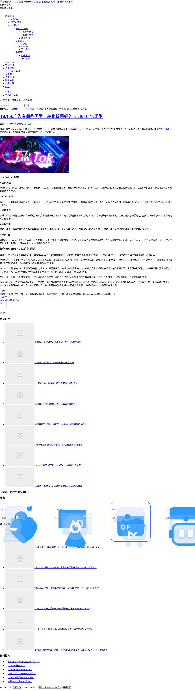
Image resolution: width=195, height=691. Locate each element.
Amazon (24, 46)
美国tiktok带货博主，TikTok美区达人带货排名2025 (57, 342)
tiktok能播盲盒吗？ (16, 665)
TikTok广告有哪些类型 (10, 300)
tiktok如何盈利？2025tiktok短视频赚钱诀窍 (54, 362)
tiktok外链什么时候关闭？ (20, 669)
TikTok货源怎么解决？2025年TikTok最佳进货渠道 (57, 465)
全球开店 (9, 62)
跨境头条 (15, 25)
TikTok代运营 (11, 95)
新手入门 (25, 38)
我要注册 (16, 100)
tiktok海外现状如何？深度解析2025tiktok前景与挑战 (58, 486)
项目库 (8, 74)
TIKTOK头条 (22, 28)
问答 (7, 86)
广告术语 (25, 55)
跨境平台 (20, 41)
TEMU (24, 44)
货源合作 (9, 65)
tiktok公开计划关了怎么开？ (21, 677)
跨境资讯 (9, 16)
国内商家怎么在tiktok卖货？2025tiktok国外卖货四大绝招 (60, 424)
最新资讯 (15, 19)
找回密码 (27, 100)
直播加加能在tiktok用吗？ (20, 681)
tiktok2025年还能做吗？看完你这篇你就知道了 (55, 383)
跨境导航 (9, 80)
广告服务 (9, 68)
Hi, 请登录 (5, 100)
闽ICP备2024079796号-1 (50, 687)
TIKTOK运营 (27, 32)
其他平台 (25, 49)
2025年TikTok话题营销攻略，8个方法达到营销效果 (58, 445)
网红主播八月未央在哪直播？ (22, 673)
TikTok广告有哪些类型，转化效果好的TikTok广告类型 (51, 116)
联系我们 (67, 687)
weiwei (3, 313)
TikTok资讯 (16, 22)
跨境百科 (20, 52)
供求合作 (9, 77)
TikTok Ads (16, 71)
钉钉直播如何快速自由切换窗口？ (24, 662)
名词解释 (25, 59)
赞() (29, 124)
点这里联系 (52, 294)
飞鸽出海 (68, 2)
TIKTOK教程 (27, 35)
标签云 (8, 92)
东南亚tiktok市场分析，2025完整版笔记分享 (54, 404)
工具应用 (9, 83)
